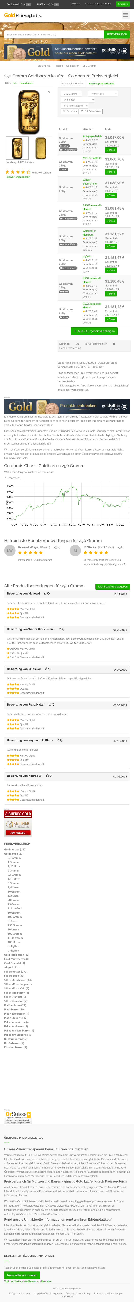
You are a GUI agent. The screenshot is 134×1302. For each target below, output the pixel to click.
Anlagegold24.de (92, 136)
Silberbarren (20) (14, 975)
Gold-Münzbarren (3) (16, 958)
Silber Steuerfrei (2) (15, 1001)
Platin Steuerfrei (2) (15, 1017)
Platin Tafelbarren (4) (16, 1013)
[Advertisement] (67, 1079)
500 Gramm (15, 933)
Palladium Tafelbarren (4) (19, 1030)
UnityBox (13, 950)
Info (15, 83)
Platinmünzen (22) (15, 1005)
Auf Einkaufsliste (92, 111)
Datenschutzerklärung (78, 1293)
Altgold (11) (11, 967)
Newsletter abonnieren (22, 1275)
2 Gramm (13, 870)
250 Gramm (15, 925)
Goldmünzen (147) (15, 849)
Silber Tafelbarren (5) (16, 992)
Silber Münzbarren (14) (18, 979)
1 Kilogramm (15, 937)
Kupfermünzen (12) (15, 1038)
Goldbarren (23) (13, 853)
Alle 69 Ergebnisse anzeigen (96, 331)
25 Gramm (14, 904)
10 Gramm (14, 891)
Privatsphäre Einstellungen (108, 1293)
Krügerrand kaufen (19, 1293)
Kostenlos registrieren (98, 4)
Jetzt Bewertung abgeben (113, 586)
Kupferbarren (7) (14, 1043)
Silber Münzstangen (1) (18, 984)
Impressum (67, 1296)
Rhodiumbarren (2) (15, 1047)
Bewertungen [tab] (26, 83)
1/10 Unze (14, 878)
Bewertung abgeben (18, 176)
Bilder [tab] (8, 83)
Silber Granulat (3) (15, 996)
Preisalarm (71, 111)
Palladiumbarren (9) (16, 1026)
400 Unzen (14, 942)
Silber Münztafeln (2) (16, 988)
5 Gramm (13, 883)
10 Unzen (13, 929)
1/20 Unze (14, 866)
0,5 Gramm (14, 857)
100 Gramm (15, 916)
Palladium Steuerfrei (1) (18, 1034)
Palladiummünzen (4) (16, 1022)
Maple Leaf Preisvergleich (48, 1293)
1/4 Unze (13, 887)
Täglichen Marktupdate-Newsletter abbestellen (27, 1281)
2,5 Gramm (14, 874)
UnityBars (14, 946)
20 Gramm (14, 900)
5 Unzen (12, 921)
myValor (87, 256)
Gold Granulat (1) (14, 963)
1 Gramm (13, 862)
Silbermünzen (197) (16, 971)
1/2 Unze (13, 895)
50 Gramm (14, 912)
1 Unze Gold (15, 908)
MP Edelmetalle (92, 157)
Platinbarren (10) (14, 1009)
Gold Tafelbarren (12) (16, 954)
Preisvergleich (117, 34)
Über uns (75, 4)
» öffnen (111, 150)
